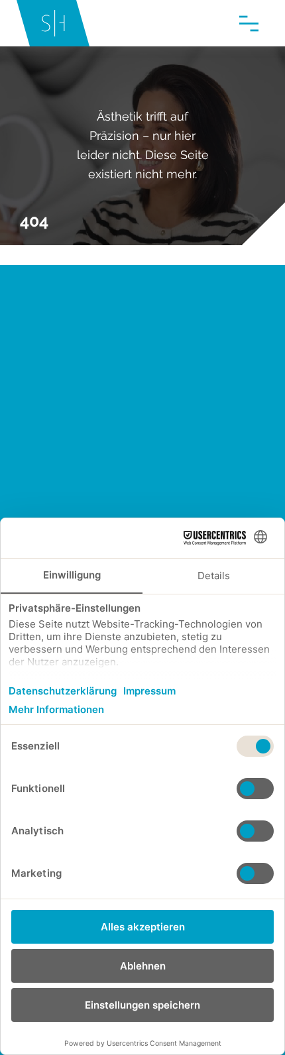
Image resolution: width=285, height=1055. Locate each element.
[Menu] (248, 23)
